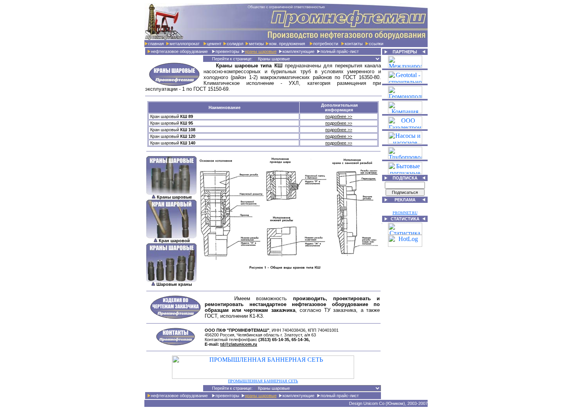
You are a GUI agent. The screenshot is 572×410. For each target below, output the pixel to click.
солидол (235, 43)
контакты (354, 43)
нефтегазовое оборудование (179, 51)
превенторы (227, 51)
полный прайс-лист (340, 51)
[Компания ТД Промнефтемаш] (286, 38)
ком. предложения (287, 43)
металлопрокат (185, 43)
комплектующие (298, 51)
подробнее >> (338, 116)
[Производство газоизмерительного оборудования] (405, 126)
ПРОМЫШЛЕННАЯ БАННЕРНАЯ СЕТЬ (263, 381)
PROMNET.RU (405, 213)
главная (156, 43)
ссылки (376, 43)
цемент (214, 43)
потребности (325, 43)
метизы (256, 43)
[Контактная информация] (175, 343)
